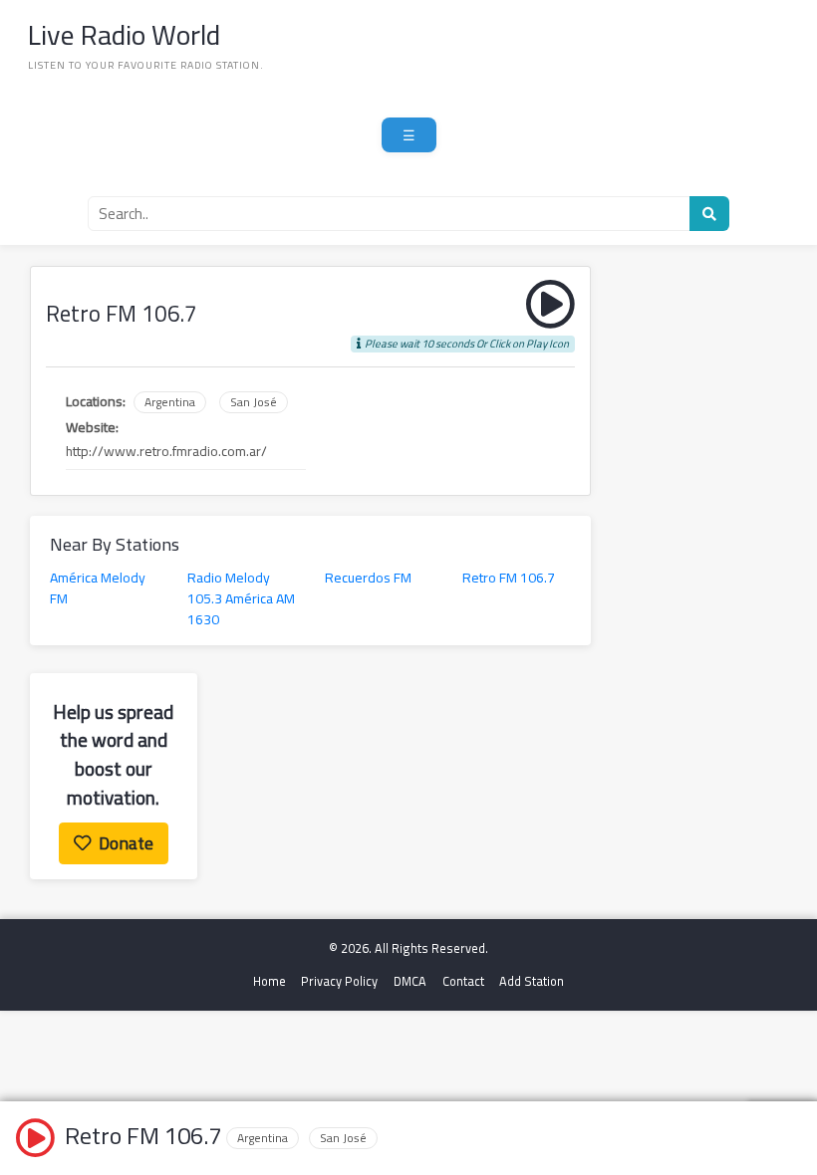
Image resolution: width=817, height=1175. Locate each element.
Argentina (169, 402)
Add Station (531, 981)
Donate (126, 842)
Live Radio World (124, 35)
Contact (463, 981)
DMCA (410, 981)
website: (92, 427)
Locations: (96, 401)
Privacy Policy (339, 981)
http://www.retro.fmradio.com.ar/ (166, 451)
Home (269, 981)
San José (253, 402)
